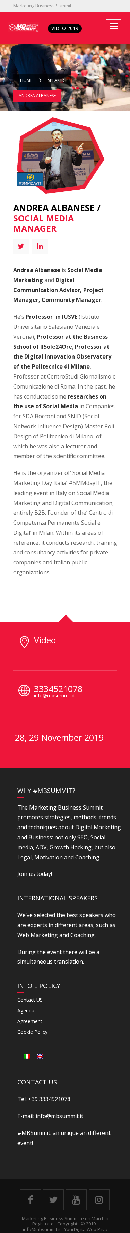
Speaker (56, 80)
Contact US (30, 999)
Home (26, 80)
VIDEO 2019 (64, 28)
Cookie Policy (32, 1032)
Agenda (25, 1010)
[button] (113, 26)
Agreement (29, 1021)
